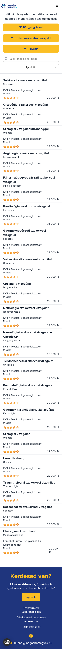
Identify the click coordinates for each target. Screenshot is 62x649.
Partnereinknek (31, 626)
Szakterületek (31, 608)
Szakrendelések (31, 611)
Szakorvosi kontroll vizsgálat (33, 38)
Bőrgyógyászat (33, 27)
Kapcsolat (31, 597)
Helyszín (33, 48)
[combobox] (9, 59)
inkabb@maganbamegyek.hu (33, 643)
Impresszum (31, 621)
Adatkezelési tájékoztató (31, 617)
